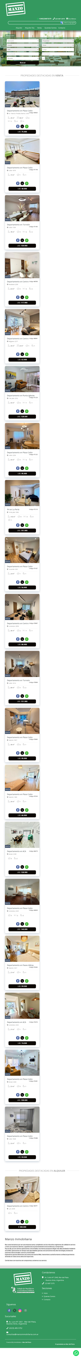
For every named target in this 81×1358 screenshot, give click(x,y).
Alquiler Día (29, 28)
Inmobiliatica (17, 1342)
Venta (39, 28)
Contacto (61, 28)
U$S (22, 131)
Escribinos (72, 19)
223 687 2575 (60, 19)
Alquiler (19, 28)
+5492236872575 (44, 19)
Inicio (45, 1293)
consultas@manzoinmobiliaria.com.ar (22, 1334)
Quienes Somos (51, 28)
